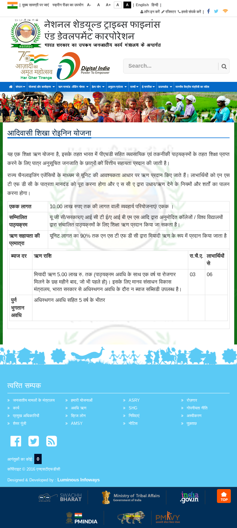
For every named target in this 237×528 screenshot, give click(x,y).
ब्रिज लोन (78, 415)
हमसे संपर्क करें (191, 12)
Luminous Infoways (78, 479)
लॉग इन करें (151, 12)
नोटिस (133, 423)
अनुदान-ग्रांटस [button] (116, 86)
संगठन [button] (19, 86)
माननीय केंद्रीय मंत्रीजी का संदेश (192, 86)
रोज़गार (192, 400)
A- (89, 5)
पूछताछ (192, 423)
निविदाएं (134, 415)
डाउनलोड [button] (163, 86)
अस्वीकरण (194, 415)
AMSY (77, 423)
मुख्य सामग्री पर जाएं (35, 5)
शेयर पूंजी (19, 423)
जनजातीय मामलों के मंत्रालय (34, 400)
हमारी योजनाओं (82, 400)
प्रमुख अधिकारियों (26, 415)
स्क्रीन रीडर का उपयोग (67, 5)
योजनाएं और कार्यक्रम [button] (40, 86)
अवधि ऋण (78, 408)
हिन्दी (155, 5)
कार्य (16, 408)
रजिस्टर (170, 12)
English (142, 5)
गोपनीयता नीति (197, 408)
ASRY (134, 400)
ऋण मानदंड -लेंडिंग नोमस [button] (71, 86)
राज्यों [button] (132, 86)
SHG (133, 408)
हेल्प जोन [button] (97, 86)
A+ (108, 5)
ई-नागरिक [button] (147, 86)
